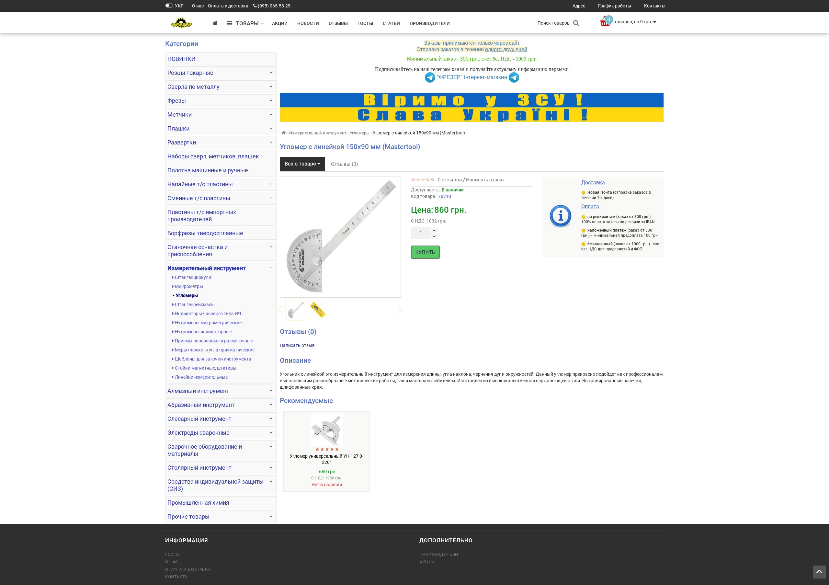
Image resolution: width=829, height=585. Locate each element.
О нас (171, 561)
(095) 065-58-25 (274, 5)
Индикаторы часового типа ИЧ (207, 313)
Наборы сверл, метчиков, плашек (213, 156)
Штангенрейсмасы (194, 304)
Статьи (391, 23)
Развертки (181, 142)
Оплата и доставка (187, 569)
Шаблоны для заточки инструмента (212, 358)
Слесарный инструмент (199, 418)
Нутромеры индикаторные (203, 331)
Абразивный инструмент (201, 404)
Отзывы (338, 23)
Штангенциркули (192, 277)
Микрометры (188, 286)
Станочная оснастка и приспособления (197, 251)
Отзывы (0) (344, 164)
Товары (245, 23)
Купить (425, 252)
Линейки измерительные (201, 377)
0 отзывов (448, 180)
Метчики (179, 114)
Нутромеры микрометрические (208, 322)
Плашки (178, 128)
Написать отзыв (485, 180)
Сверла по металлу (193, 86)
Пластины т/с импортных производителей (201, 216)
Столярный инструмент (199, 467)
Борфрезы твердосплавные (205, 233)
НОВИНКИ (181, 58)
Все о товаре (301, 164)
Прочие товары (188, 516)
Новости (308, 23)
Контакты (177, 576)
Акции (280, 23)
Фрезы (176, 100)
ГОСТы (365, 23)
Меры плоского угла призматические (214, 349)
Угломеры (186, 295)
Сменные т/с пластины (198, 198)
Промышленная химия (198, 502)
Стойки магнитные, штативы (205, 368)
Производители (430, 23)
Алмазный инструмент (198, 390)
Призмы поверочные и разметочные (213, 340)
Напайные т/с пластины (200, 184)
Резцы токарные (190, 72)
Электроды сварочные (198, 432)
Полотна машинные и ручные (207, 170)
